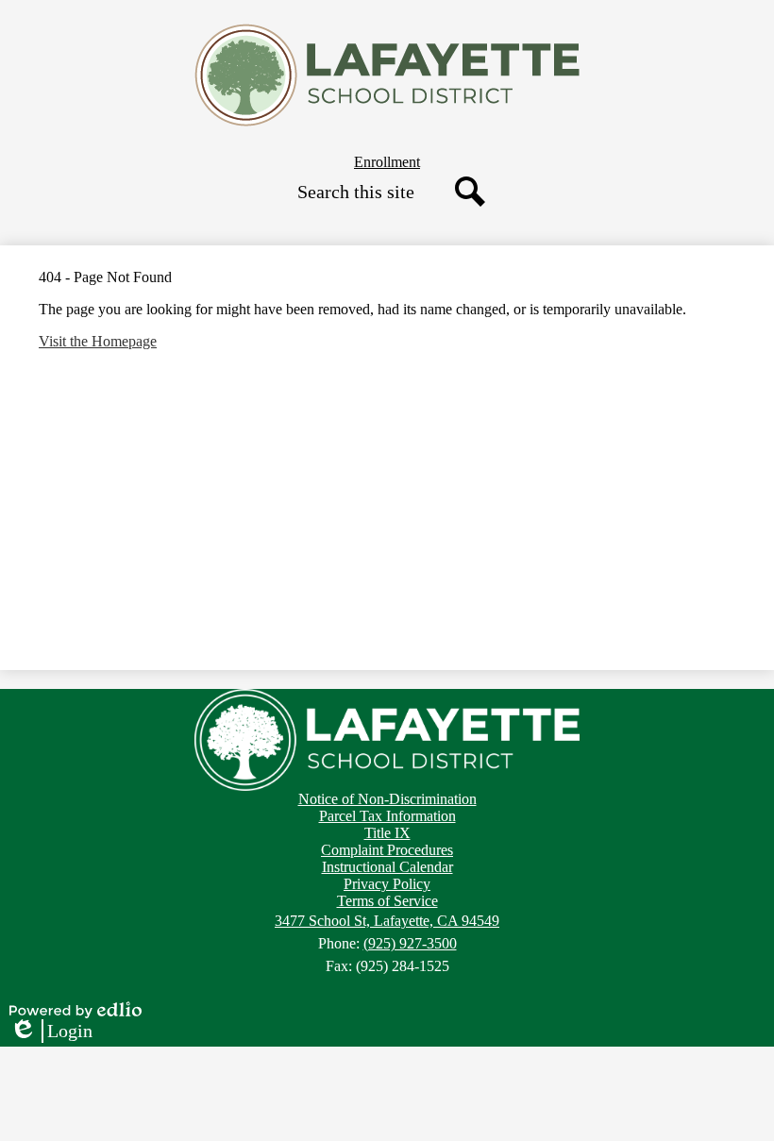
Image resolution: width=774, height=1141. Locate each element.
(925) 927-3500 (410, 943)
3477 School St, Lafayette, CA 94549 (387, 921)
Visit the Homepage (98, 341)
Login (51, 1031)
